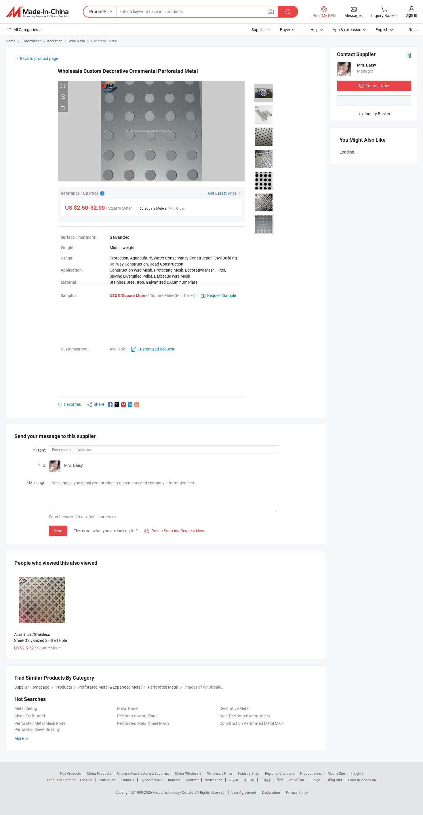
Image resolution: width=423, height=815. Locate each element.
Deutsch (192, 780)
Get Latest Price (222, 193)
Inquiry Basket (377, 113)
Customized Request (156, 349)
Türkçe (315, 780)
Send (58, 530)
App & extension (347, 29)
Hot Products (70, 773)
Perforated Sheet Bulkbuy (37, 729)
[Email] (136, 404)
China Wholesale (188, 773)
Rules (413, 29)
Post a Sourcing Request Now (174, 530)
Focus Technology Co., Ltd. (174, 792)
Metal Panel (127, 708)
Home (10, 41)
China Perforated (29, 716)
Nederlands (213, 780)
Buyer (285, 29)
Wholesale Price (219, 773)
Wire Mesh (77, 41)
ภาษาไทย (296, 780)
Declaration (271, 792)
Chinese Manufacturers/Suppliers (143, 773)
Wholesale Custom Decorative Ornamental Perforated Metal (128, 71)
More (19, 738)
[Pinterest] (123, 404)
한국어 (249, 780)
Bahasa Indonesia (362, 780)
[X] (117, 404)
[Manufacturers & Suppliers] (37, 12)
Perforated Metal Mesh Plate (39, 723)
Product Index (311, 773)
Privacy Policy (297, 792)
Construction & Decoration (42, 41)
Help (314, 29)
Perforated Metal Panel (137, 716)
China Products (99, 773)
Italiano (174, 780)
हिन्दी (280, 780)
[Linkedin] (130, 404)
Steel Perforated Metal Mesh (245, 716)
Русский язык (151, 780)
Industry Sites (248, 773)
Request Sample (221, 295)
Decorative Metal (234, 708)
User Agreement (243, 792)
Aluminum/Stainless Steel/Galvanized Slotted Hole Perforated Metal (40, 640)
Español (86, 780)
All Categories (26, 29)
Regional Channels (279, 773)
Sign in (411, 15)
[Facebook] (110, 404)
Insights (357, 773)
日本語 (265, 780)
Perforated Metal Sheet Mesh (143, 723)
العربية (233, 780)
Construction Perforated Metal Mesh (252, 723)
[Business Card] (409, 55)
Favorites (72, 404)
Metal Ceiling (25, 708)
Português (107, 780)
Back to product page (39, 58)
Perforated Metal (104, 41)
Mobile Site (336, 773)
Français (127, 780)
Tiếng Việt (334, 780)
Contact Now (377, 85)
